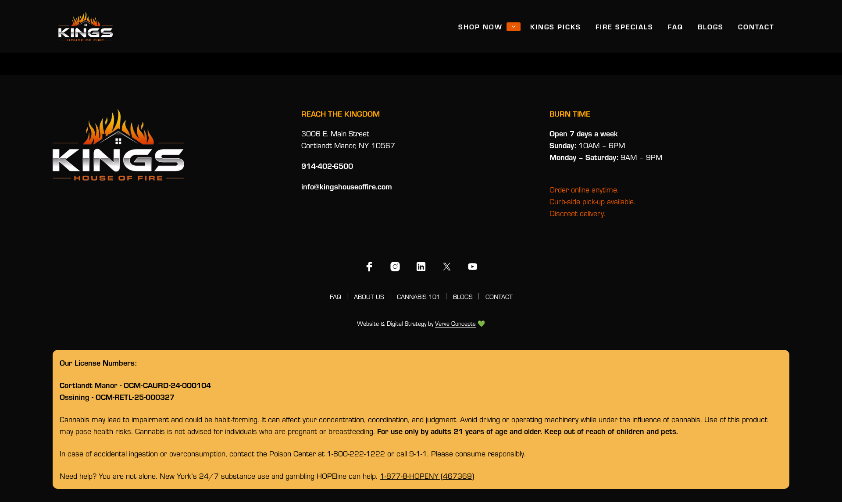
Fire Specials (624, 26)
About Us (369, 296)
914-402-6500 (327, 165)
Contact (756, 26)
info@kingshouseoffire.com (346, 186)
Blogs (711, 26)
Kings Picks (555, 26)
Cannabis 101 (418, 296)
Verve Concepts (455, 324)
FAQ (675, 26)
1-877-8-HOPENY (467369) (427, 476)
